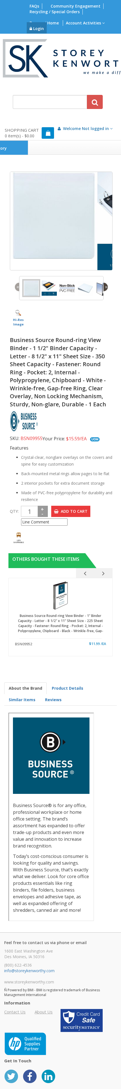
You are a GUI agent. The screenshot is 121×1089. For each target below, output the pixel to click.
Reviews (53, 699)
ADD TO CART (73, 511)
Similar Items (22, 699)
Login (38, 28)
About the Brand (25, 688)
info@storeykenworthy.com (29, 970)
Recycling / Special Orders (55, 11)
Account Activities (84, 23)
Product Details (67, 688)
